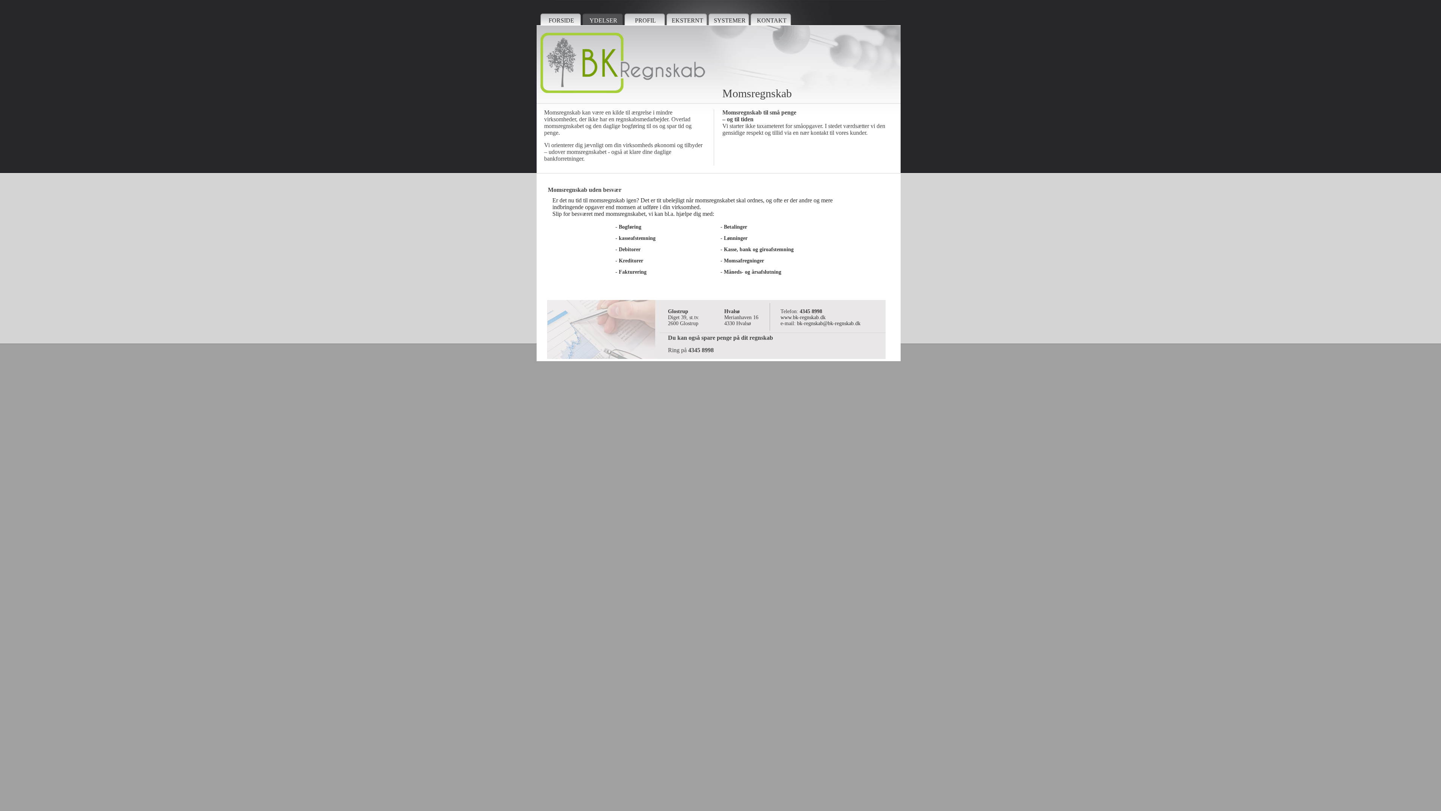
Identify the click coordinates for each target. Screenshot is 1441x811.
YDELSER (603, 20)
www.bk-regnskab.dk (803, 317)
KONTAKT (772, 20)
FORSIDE (561, 20)
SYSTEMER (730, 20)
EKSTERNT (687, 20)
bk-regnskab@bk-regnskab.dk (828, 323)
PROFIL (645, 20)
